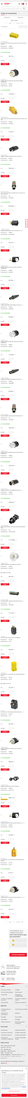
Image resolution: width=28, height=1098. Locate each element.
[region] (14, 1082)
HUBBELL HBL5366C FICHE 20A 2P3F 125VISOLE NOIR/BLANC (11, 268)
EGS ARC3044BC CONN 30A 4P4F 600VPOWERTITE (12, 601)
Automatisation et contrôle (6, 1010)
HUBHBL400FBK (4, 303)
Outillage (17, 1019)
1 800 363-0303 (15, 1054)
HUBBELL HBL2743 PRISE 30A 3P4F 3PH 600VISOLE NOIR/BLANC (12, 453)
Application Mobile (20, 1030)
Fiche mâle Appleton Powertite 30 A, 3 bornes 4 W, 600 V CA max (13, 193)
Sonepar (17, 989)
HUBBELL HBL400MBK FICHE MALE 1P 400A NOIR (11, 379)
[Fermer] (26, 1068)
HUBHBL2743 (4, 451)
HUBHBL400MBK (4, 378)
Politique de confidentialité (19, 995)
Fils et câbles (18, 1017)
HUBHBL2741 (4, 79)
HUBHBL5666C (4, 747)
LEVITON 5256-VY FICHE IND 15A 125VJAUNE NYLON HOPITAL (12, 860)
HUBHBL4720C (4, 896)
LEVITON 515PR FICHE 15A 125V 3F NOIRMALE (10, 637)
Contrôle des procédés (21, 1009)
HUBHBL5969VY (4, 41)
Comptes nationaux (20, 1032)
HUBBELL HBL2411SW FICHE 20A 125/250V (10, 786)
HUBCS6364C (4, 155)
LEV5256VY (3, 858)
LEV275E (3, 710)
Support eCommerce (20, 1002)
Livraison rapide (10, 978)
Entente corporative (20, 1035)
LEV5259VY (3, 673)
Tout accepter (14, 1095)
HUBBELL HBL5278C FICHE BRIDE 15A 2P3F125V (11, 564)
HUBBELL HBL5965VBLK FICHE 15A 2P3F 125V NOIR (12, 230)
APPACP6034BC (4, 525)
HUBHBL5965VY (4, 117)
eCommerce (4, 1030)
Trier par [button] (20, 17)
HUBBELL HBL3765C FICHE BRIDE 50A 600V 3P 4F (11, 490)
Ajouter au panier (5, 64)
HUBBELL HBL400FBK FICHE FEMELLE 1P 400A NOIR (11, 305)
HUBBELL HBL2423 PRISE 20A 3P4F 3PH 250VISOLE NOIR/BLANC (12, 342)
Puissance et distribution (4, 1013)
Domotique (4, 1019)
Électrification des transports (20, 1022)
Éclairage (3, 1017)
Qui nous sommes (6, 989)
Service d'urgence (10, 965)
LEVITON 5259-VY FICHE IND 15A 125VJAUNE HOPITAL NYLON (13, 675)
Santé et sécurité (5, 1022)
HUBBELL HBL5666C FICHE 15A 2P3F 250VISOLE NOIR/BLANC (11, 749)
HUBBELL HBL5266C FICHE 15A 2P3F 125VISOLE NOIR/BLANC (14, 823)
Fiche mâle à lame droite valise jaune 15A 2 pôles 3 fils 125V (14, 119)
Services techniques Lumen (20, 1038)
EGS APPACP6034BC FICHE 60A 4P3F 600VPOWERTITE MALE (13, 527)
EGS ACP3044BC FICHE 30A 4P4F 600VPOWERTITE (12, 415)
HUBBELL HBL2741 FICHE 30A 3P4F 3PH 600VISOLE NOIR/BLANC (12, 81)
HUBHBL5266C (4, 821)
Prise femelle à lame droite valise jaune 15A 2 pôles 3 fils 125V (13, 43)
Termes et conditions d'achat (21, 999)
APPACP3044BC (4, 414)
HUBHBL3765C (4, 489)
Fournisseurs (18, 992)
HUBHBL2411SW (4, 785)
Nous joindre (4, 1002)
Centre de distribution (7, 992)
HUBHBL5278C (4, 563)
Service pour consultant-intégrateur (7, 1038)
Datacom (17, 1013)
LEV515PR (3, 636)
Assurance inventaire (7, 1032)
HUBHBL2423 (4, 340)
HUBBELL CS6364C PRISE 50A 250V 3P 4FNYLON (11, 156)
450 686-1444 (8, 1053)
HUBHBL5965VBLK (5, 229)
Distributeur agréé (11, 971)
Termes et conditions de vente (7, 999)
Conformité (4, 994)
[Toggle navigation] (2, 3)
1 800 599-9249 (11, 1051)
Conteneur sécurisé (6, 1035)
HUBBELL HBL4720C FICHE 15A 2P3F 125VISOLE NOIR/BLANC (14, 897)
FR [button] (25, 1)
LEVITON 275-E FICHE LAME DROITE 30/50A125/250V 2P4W (14, 712)
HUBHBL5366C (4, 266)
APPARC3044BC (4, 599)
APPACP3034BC (4, 191)
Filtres (7, 17)
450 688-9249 (7, 1049)
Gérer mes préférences (14, 1091)
